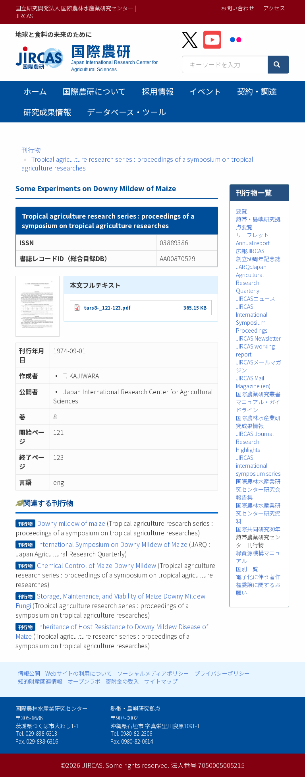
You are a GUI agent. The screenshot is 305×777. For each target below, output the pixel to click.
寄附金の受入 (122, 681)
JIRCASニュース (255, 298)
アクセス (274, 8)
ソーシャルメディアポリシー (153, 673)
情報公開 (29, 673)
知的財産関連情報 (40, 681)
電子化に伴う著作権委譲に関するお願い (258, 585)
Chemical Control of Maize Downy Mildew (96, 565)
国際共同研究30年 (258, 529)
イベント (205, 91)
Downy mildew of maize (71, 523)
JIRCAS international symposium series (258, 465)
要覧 (241, 211)
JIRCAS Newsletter (258, 338)
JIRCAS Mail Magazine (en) (253, 382)
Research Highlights (248, 445)
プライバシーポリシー (222, 673)
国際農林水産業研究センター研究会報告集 (258, 489)
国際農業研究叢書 (258, 394)
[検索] (278, 65)
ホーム (35, 91)
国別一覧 (247, 569)
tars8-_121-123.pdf (107, 307)
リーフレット (252, 235)
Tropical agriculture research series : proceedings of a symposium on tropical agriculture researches (137, 163)
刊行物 (31, 150)
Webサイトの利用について (78, 673)
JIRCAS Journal (255, 434)
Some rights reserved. (138, 765)
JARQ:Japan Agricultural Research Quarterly (251, 279)
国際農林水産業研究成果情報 (258, 422)
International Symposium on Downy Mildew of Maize (112, 544)
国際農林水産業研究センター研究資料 (258, 513)
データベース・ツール (126, 112)
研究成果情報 (47, 112)
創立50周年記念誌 (258, 259)
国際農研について (94, 91)
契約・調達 (257, 91)
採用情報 (158, 91)
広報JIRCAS (250, 251)
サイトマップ (161, 681)
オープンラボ (84, 681)
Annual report (253, 243)
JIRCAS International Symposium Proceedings (251, 318)
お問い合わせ (237, 8)
